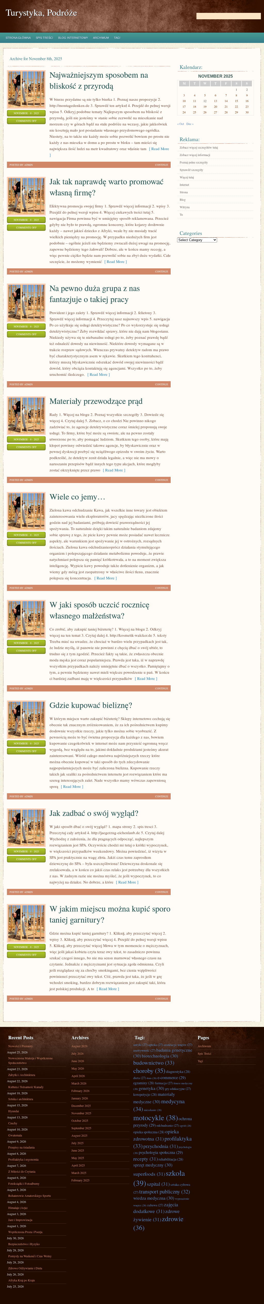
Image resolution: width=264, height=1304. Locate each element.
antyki (140, 1044)
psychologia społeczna (161, 1152)
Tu (181, 214)
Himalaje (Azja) (18, 1208)
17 (184, 106)
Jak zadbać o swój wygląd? (94, 812)
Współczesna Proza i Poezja (25, 1232)
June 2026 (77, 1061)
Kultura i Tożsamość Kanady (26, 1087)
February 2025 (80, 1180)
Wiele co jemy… (77, 496)
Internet (184, 185)
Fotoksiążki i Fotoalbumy (23, 1183)
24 (184, 112)
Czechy (12, 1123)
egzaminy (143, 1082)
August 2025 (79, 1135)
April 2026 (78, 1076)
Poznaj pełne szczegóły (194, 162)
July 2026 (77, 1053)
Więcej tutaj (187, 177)
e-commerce (172, 1077)
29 (236, 112)
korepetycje (145, 1094)
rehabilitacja (171, 1159)
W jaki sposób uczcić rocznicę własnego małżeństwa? (99, 610)
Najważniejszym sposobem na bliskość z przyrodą (99, 80)
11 (194, 101)
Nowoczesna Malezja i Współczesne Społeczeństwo (30, 1060)
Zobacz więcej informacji (195, 155)
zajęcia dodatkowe (155, 1207)
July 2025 (77, 1143)
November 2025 (81, 1113)
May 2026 (77, 1068)
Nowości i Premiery (20, 1046)
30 (247, 112)
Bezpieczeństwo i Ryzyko (24, 1244)
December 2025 (81, 1106)
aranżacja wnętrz (178, 1044)
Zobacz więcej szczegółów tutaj (199, 147)
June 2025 (77, 1150)
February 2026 (80, 1091)
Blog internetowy (73, 37)
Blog (183, 199)
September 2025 (81, 1128)
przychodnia (160, 1146)
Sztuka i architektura (20, 1099)
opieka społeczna (148, 1131)
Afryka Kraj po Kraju (21, 1280)
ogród (185, 1125)
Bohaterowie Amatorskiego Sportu (29, 1195)
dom (152, 1078)
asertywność (144, 1050)
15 (236, 101)
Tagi (117, 37)
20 (215, 106)
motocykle (155, 1117)
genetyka (151, 1088)
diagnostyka (178, 1071)
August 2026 (79, 1046)
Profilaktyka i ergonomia (23, 1159)
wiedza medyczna (153, 1198)
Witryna (184, 207)
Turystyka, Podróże (41, 12)
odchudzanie (167, 1125)
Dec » (190, 124)
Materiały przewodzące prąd (96, 400)
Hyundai (13, 1111)
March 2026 (78, 1083)
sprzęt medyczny (152, 1165)
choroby (149, 1070)
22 (236, 106)
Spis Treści (44, 37)
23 (247, 106)
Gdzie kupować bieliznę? (91, 704)
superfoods (149, 1173)
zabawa (155, 1205)
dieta (139, 1077)
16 (247, 101)
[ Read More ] (114, 261)
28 (226, 112)
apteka (155, 1044)
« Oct (180, 124)
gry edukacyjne (178, 1088)
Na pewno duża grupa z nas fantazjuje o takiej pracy (95, 293)
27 (215, 112)
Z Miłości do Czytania (21, 1171)
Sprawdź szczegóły (191, 170)
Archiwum (101, 37)
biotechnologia (160, 1056)
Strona (184, 192)
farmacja (164, 1083)
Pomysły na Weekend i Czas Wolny (30, 1256)
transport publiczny (164, 1191)
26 (205, 112)
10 (184, 101)
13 (215, 101)
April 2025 (78, 1165)
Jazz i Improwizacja (20, 1220)
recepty (145, 1158)
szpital (158, 1183)
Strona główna (18, 37)
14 (226, 101)
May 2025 (77, 1158)
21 (226, 106)
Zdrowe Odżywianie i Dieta (25, 1268)
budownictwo (153, 1062)
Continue (161, 165)
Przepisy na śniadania (21, 1147)
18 (194, 106)
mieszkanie (153, 1110)
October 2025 (79, 1120)
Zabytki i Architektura (21, 1075)
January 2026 (79, 1098)
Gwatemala (15, 1135)
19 (205, 106)
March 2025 (78, 1173)
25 (194, 112)
